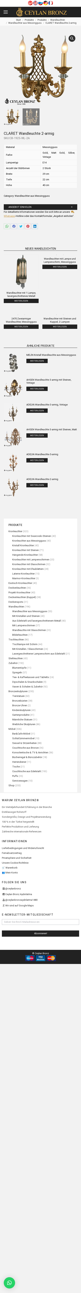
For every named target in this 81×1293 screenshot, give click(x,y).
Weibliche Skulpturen (23, 724)
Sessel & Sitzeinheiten (24, 743)
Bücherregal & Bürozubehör (27, 757)
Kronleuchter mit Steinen (25, 550)
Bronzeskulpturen (18, 691)
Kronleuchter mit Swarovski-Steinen (31, 536)
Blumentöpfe (19, 667)
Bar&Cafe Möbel (21, 733)
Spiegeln (17, 672)
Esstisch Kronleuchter (20, 583)
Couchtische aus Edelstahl (26, 771)
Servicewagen (20, 780)
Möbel (11, 729)
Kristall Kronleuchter (23, 545)
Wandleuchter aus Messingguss (32, 195)
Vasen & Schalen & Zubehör (27, 686)
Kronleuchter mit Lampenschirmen (30, 559)
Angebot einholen (19, 207)
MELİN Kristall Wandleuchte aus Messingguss (51, 355)
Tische (16, 766)
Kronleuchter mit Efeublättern (28, 569)
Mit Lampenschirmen (23, 625)
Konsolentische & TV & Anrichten (30, 752)
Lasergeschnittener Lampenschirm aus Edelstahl (38, 653)
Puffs (15, 776)
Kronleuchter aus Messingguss (29, 540)
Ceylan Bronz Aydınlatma (18, 894)
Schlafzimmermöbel (23, 738)
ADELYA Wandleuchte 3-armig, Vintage (47, 404)
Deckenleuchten (17, 587)
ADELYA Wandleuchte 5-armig (42, 454)
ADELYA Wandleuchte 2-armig (42, 479)
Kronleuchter (15, 531)
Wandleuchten (16, 606)
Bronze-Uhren (19, 705)
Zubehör (13, 663)
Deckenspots (15, 601)
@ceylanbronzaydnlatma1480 (21, 899)
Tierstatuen (18, 696)
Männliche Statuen (22, 719)
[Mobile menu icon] (5, 12)
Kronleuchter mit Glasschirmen (28, 564)
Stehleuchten (15, 658)
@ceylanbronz (13, 888)
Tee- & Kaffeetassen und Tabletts (30, 677)
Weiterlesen (21, 301)
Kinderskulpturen (21, 710)
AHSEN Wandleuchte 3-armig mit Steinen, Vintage (48, 381)
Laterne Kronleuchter (23, 573)
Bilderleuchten (20, 634)
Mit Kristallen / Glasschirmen (27, 649)
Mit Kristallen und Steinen (26, 616)
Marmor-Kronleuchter (23, 578)
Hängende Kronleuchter (25, 554)
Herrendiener (19, 761)
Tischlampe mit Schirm (24, 644)
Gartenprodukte (20, 714)
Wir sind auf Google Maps (19, 905)
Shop (11, 785)
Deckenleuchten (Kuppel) (22, 597)
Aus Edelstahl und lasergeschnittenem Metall (36, 620)
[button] (9, 1282)
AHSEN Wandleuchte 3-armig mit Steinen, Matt (51, 429)
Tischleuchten (16, 639)
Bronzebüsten (20, 700)
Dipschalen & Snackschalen (27, 681)
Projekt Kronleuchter (19, 592)
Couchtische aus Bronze (25, 747)
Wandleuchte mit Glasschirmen (29, 630)
